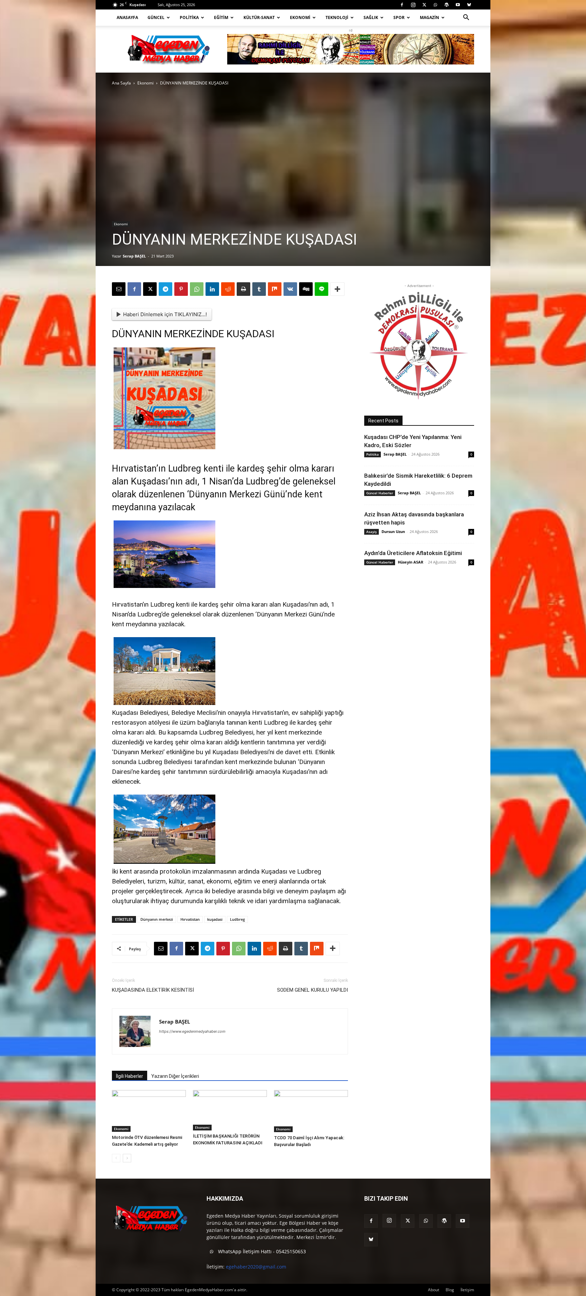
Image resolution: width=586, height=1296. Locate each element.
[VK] (290, 289)
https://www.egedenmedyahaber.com (192, 1031)
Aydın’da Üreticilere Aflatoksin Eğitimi (413, 553)
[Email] (118, 289)
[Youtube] (458, 4)
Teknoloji (337, 17)
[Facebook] (402, 4)
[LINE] (321, 289)
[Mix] (274, 289)
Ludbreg (237, 919)
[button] (466, 18)
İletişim (467, 1290)
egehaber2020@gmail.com (256, 1266)
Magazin (429, 17)
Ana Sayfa (121, 83)
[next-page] (127, 1158)
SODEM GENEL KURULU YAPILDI (312, 990)
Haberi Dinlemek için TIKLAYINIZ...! (165, 314)
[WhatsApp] (435, 4)
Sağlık (371, 17)
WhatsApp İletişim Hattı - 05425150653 (261, 1251)
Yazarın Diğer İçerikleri (175, 1076)
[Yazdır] (243, 289)
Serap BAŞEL (134, 256)
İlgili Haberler (129, 1076)
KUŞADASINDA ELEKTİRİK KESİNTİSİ (153, 990)
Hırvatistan (190, 919)
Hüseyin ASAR (410, 562)
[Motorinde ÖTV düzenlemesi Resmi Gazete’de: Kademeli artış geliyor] (149, 1111)
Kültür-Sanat (259, 17)
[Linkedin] (212, 289)
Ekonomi (300, 17)
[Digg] (306, 289)
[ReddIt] (228, 289)
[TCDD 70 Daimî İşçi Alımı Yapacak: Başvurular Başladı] (311, 1111)
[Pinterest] (181, 289)
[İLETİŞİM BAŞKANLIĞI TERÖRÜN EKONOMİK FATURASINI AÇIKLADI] (230, 1110)
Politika (189, 17)
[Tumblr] (259, 289)
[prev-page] (116, 1158)
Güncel (156, 17)
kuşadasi (214, 919)
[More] (337, 289)
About (433, 1290)
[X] (424, 4)
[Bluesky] (469, 4)
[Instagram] (413, 4)
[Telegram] (165, 289)
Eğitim (221, 17)
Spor (399, 17)
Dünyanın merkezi (156, 919)
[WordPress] (447, 4)
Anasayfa (127, 17)
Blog (450, 1290)
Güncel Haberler (379, 493)
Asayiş (371, 531)
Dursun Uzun (393, 531)
